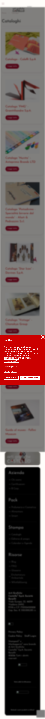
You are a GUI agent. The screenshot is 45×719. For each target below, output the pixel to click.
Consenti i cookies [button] (29, 378)
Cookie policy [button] (10, 366)
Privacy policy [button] (10, 371)
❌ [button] (43, 337)
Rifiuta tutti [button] (11, 378)
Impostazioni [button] (11, 361)
